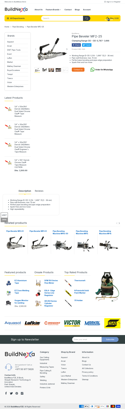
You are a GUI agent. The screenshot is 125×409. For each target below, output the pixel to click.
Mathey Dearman (68, 383)
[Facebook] (6, 393)
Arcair (63, 361)
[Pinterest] (16, 393)
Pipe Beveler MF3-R (38, 231)
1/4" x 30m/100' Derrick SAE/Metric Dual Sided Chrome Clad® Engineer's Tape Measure (22, 147)
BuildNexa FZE (17, 407)
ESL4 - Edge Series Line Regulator (49, 292)
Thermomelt (79, 280)
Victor (63, 365)
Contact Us (78, 70)
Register (117, 2)
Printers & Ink (45, 388)
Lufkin (63, 372)
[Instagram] (22, 393)
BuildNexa (75, 33)
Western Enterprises (69, 379)
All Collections (87, 368)
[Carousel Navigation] (118, 223)
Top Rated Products (75, 272)
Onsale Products (43, 272)
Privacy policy (87, 372)
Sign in (109, 2)
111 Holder (78, 300)
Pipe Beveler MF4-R (15, 231)
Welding (43, 380)
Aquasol (64, 357)
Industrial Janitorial (47, 384)
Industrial (43, 363)
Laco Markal (66, 376)
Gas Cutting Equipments (44, 358)
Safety (42, 377)
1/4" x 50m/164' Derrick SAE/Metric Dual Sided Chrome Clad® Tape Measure (22, 111)
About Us (85, 357)
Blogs (84, 361)
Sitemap (85, 379)
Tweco (64, 368)
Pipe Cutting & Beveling (45, 372)
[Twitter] (11, 393)
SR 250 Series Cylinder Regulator (50, 303)
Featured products (15, 272)
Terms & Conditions (90, 376)
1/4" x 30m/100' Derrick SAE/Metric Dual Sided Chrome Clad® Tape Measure (22, 129)
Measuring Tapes (47, 367)
